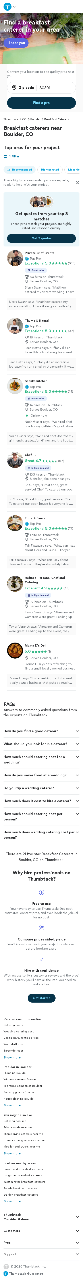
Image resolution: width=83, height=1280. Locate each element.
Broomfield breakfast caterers (23, 1169)
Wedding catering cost (19, 1031)
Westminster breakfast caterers (24, 1181)
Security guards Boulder (19, 1092)
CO (24, 119)
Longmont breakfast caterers (23, 1175)
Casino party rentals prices (21, 1037)
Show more (12, 1057)
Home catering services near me (24, 1140)
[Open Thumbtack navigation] (10, 6)
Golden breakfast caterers (21, 1194)
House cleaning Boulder (19, 1098)
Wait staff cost (14, 1044)
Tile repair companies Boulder (23, 1085)
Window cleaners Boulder (20, 1079)
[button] (33, 258)
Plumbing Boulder (15, 1072)
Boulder (35, 119)
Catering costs (13, 1025)
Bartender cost (13, 1050)
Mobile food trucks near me (22, 1146)
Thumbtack (11, 119)
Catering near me (15, 1121)
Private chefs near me (18, 1127)
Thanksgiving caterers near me (23, 1134)
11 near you (16, 43)
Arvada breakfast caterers (20, 1188)
